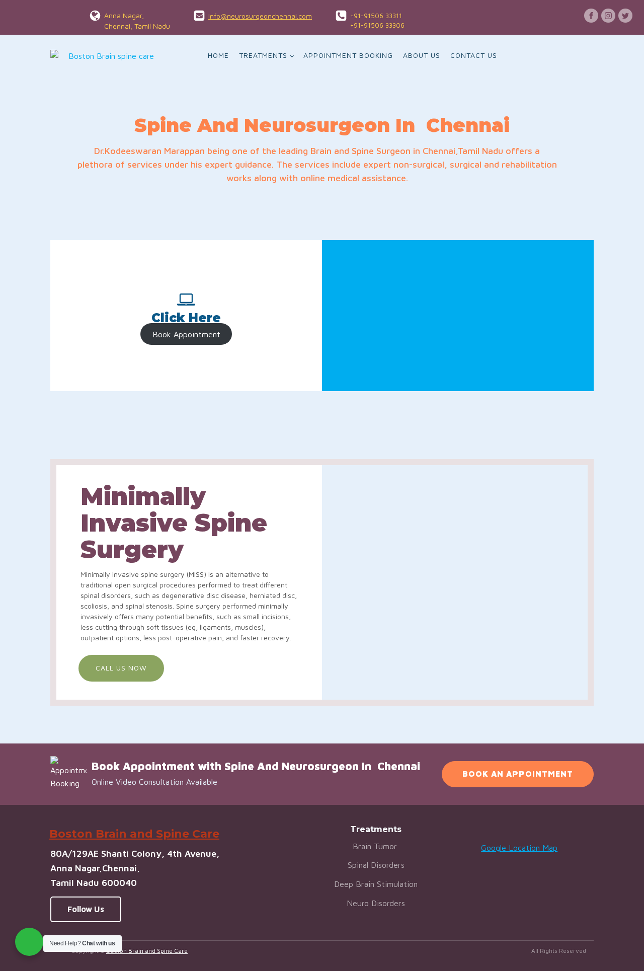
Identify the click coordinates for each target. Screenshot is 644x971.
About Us (421, 55)
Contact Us (473, 55)
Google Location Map (519, 847)
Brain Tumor (376, 846)
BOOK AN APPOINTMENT (517, 773)
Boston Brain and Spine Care (147, 950)
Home (218, 55)
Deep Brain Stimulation (376, 883)
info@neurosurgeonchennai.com (260, 16)
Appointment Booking (348, 55)
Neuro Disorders (376, 903)
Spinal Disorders (376, 864)
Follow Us (85, 909)
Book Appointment (186, 333)
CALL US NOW (121, 667)
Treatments (263, 55)
